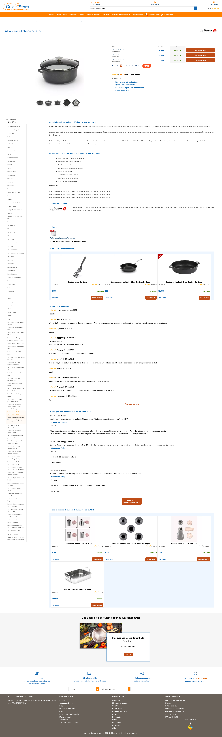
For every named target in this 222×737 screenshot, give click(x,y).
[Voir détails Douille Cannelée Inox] (130, 529)
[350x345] (66, 107)
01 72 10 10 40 (95, 2)
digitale (93, 733)
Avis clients (63, 720)
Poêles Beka (10, 263)
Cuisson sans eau (12, 171)
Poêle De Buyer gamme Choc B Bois (15, 479)
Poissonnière (10, 291)
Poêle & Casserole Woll (13, 530)
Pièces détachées (137, 14)
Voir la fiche (55, 297)
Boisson (115, 14)
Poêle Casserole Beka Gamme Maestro (15, 334)
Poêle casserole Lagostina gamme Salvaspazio (14, 521)
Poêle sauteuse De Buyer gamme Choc (14, 426)
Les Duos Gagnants (12, 534)
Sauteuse (9, 305)
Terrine (9, 315)
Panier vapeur (11, 222)
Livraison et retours (119, 703)
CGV (61, 711)
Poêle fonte (10, 256)
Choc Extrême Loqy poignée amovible (16, 421)
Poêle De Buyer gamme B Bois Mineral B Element (16, 474)
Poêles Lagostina (12, 274)
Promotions (116, 722)
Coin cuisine (106, 14)
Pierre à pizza (11, 225)
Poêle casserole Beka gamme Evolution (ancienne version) (15, 339)
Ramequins (10, 295)
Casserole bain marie (13, 151)
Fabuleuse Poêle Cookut (14, 192)
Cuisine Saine (168, 14)
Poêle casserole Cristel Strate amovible (15, 353)
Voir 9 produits (204, 297)
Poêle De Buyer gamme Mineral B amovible (14, 452)
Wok (8, 319)
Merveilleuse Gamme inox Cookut (14, 217)
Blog (61, 706)
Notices (115, 714)
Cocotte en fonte (11, 154)
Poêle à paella (11, 284)
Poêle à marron (11, 281)
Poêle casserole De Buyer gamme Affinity (14, 431)
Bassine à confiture (12, 140)
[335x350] (76, 107)
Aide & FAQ (116, 700)
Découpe (97, 14)
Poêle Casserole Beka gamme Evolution (15, 323)
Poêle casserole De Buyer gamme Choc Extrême (35, 21)
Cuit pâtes (10, 182)
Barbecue (10, 137)
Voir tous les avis (132, 404)
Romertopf (10, 302)
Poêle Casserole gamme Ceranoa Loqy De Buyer (14, 458)
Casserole (10, 147)
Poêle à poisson (11, 288)
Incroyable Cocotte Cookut (14, 209)
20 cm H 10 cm (118, 49)
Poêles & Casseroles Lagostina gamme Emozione (15, 505)
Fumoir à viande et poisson (14, 203)
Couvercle (10, 164)
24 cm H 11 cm (118, 54)
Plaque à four (11, 229)
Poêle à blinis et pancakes (14, 277)
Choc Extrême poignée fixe (54, 21)
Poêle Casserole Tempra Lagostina (14, 500)
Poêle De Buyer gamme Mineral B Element (14, 447)
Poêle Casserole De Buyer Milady (14, 395)
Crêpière (9, 168)
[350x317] (48, 107)
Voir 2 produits (151, 297)
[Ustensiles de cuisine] (16, 10)
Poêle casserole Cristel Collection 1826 (13, 379)
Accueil (7, 21)
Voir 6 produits (151, 559)
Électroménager (124, 14)
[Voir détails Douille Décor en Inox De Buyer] (184, 529)
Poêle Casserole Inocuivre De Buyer (15, 489)
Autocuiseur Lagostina (13, 130)
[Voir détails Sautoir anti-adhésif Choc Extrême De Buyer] (184, 267)
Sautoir (9, 308)
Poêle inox (10, 260)
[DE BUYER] (208, 39)
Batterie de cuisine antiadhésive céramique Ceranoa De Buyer (16, 538)
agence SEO (104, 733)
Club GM (115, 706)
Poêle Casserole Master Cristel (15, 343)
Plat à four (10, 236)
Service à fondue (12, 312)
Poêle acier (10, 246)
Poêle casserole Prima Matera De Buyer (15, 484)
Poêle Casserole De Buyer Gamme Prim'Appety (14, 400)
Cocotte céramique (12, 157)
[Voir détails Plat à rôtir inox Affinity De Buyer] (77, 575)
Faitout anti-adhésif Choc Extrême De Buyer (72, 21)
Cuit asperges (11, 175)
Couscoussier (11, 161)
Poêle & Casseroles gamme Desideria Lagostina (14, 515)
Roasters (9, 298)
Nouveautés (116, 717)
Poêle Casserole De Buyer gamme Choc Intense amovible (15, 468)
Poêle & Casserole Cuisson (58, 14)
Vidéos (115, 720)
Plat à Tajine (10, 239)
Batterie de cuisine (12, 144)
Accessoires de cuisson (13, 126)
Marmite (9, 213)
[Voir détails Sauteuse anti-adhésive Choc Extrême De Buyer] (130, 267)
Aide (114, 728)
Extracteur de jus (12, 189)
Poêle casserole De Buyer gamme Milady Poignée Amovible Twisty (14, 407)
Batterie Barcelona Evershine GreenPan (15, 495)
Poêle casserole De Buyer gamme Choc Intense (14, 463)
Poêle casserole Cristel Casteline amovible (16, 358)
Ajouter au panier (97, 297)
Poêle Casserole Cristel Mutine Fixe (15, 369)
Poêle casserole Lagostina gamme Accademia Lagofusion (15, 526)
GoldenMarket (114, 733)
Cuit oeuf (10, 178)
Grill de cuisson (11, 206)
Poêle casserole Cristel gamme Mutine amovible (15, 348)
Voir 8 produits (97, 559)
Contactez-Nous (65, 703)
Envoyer (128, 654)
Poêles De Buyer (12, 267)
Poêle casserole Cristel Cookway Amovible (13, 363)
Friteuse (9, 199)
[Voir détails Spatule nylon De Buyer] (77, 267)
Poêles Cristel (11, 270)
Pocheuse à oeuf (11, 243)
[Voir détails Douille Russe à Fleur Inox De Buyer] (77, 529)
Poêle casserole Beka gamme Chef (15, 328)
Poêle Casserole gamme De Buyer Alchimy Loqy (14, 442)
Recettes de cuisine (119, 711)
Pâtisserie (89, 14)
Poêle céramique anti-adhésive (15, 253)
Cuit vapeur (10, 185)
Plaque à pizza (11, 232)
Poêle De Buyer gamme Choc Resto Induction (15, 390)
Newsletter (116, 725)
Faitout (9, 196)
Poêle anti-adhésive (12, 249)
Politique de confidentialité (69, 714)
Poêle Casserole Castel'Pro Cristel (14, 384)
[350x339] (57, 107)
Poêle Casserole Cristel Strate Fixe (15, 374)
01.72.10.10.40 (171, 714)
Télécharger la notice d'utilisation (62, 238)
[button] (195, 8)
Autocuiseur (10, 133)
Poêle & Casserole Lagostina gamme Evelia (15, 510)
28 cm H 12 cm (118, 59)
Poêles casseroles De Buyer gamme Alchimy (15, 437)
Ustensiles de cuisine (67, 709)
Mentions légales (65, 717)
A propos (62, 700)
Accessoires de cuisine (76, 14)
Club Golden (117, 709)
